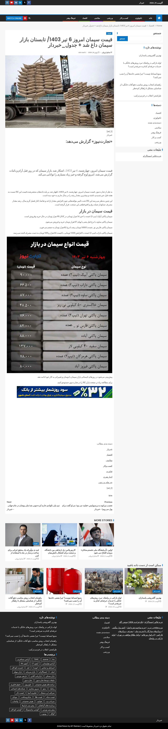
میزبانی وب (50, 701)
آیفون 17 (35, 663)
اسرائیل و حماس (48, 668)
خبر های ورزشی (105, 482)
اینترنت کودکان (17, 668)
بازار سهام (18, 672)
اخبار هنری (107, 477)
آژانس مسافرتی (23, 659)
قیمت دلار (20, 693)
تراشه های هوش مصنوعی (45, 684)
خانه (150, 18)
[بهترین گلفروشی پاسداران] (144, 581)
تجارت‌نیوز (28, 680)
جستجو (157, 33)
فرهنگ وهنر (71, 18)
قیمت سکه (50, 697)
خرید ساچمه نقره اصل (136, 627)
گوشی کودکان (16, 710)
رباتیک (52, 689)
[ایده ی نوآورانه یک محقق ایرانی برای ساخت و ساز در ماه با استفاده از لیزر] (22, 534)
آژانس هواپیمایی (48, 663)
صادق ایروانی (105, 52)
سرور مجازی (34, 689)
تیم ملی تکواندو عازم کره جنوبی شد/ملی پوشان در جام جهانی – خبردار (33, 505)
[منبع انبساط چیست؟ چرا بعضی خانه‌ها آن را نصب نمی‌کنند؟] (64, 581)
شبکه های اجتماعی (18, 689)
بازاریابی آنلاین (36, 676)
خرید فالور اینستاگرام (152, 156)
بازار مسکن (50, 676)
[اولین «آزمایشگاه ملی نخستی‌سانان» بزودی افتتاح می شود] (96, 534)
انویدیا (35, 668)
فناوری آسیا (32, 693)
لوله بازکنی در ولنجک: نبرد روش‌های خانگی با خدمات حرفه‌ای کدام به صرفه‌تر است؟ (105, 601)
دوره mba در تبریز (155, 627)
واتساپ (15, 701)
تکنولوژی (138, 18)
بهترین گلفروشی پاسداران (150, 55)
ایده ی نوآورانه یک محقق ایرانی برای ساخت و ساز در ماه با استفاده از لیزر (23, 553)
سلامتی (97, 18)
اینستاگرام (43, 672)
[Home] (159, 18)
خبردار (141, 3)
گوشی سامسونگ (32, 710)
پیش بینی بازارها (28, 705)
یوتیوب (43, 714)
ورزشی (110, 18)
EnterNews (62, 726)
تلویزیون (28, 684)
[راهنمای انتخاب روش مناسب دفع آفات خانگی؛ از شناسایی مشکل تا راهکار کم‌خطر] (24, 581)
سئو (44, 689)
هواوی (39, 701)
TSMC (36, 659)
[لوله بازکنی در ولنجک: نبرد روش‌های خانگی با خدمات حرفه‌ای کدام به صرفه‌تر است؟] (104, 581)
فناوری (109, 471)
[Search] (29, 18)
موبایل (14, 697)
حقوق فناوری (16, 684)
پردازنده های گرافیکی (46, 705)
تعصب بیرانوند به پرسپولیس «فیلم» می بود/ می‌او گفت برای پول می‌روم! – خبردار (87, 505)
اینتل (53, 672)
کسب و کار (124, 18)
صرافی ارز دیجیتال (47, 693)
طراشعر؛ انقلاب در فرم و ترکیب (147, 95)
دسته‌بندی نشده (154, 122)
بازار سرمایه (30, 672)
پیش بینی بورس (49, 710)
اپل (28, 668)
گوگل (52, 714)
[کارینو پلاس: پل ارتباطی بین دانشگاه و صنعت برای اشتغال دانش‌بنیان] (59, 534)
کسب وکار (107, 466)
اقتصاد (84, 18)
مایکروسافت (26, 697)
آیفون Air (24, 663)
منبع (110, 495)
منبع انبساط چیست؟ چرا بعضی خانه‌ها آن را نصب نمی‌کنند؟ (31, 636)
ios (53, 659)
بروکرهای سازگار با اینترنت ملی (148, 631)
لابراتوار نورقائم (148, 634)
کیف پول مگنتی (118, 627)
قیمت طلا (38, 697)
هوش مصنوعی (27, 701)
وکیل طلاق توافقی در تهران (128, 634)
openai (45, 659)
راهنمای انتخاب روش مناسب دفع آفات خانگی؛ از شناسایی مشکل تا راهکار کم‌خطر (25, 601)
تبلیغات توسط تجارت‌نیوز (45, 680)
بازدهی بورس (22, 676)
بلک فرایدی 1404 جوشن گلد (131, 622)
